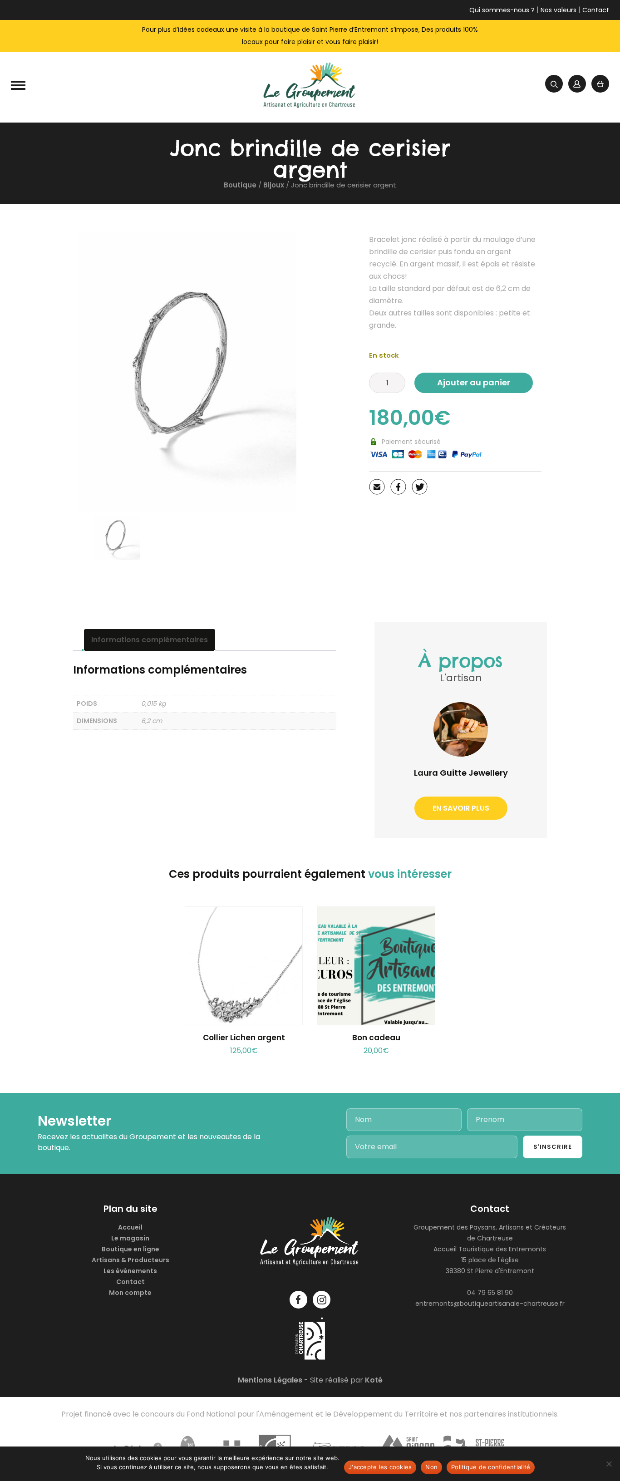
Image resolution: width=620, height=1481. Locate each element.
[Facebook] (398, 488)
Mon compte (130, 1292)
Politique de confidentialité (490, 1467)
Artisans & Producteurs (130, 1260)
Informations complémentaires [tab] (149, 640)
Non (431, 1467)
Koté (374, 1380)
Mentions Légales (270, 1380)
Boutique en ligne (130, 1249)
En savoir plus (461, 808)
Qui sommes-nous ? (502, 10)
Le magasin (130, 1238)
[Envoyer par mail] (377, 488)
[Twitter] (420, 488)
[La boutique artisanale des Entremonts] (310, 87)
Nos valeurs (558, 10)
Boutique (240, 185)
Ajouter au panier (473, 382)
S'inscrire (552, 1146)
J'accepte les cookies (380, 1467)
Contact (595, 10)
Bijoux (273, 185)
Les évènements (130, 1270)
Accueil (130, 1227)
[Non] (608, 1463)
